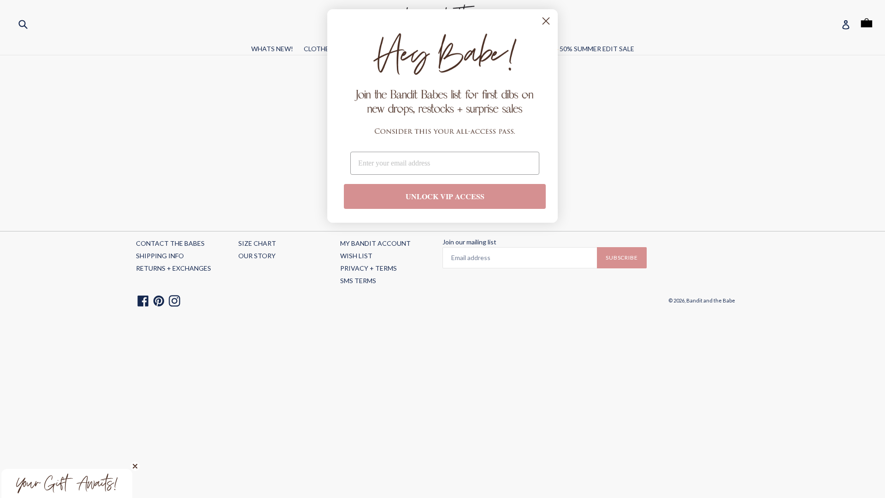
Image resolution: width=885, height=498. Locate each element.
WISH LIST (356, 256)
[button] (66, 483)
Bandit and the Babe (710, 300)
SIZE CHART (257, 243)
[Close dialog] (546, 21)
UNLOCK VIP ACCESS (445, 196)
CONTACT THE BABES (170, 243)
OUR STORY (257, 256)
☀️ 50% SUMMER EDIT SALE (592, 49)
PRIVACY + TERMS (368, 268)
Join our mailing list (469, 242)
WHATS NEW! (272, 49)
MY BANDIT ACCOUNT (375, 243)
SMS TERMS (358, 281)
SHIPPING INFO (160, 256)
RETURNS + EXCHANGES (173, 268)
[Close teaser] (135, 466)
